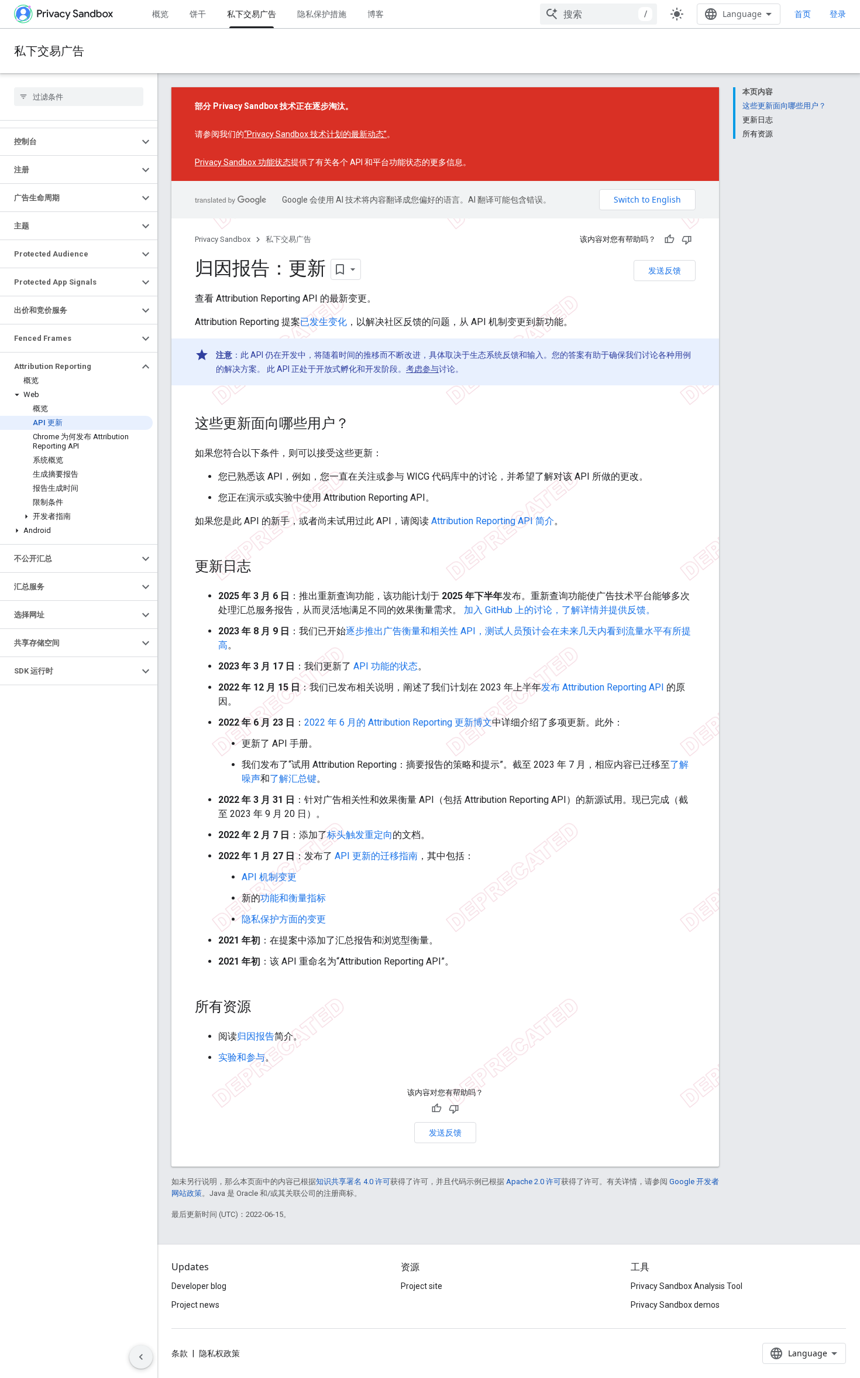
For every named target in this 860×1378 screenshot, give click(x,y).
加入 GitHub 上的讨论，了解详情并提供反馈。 (559, 610)
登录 (838, 14)
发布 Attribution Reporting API (602, 687)
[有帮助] (669, 239)
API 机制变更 (269, 877)
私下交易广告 (251, 13)
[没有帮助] (687, 239)
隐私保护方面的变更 (284, 919)
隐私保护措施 (321, 13)
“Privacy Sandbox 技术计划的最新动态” (315, 134)
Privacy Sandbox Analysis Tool (686, 1286)
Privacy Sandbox (222, 239)
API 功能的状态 (385, 666)
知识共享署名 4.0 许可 (353, 1181)
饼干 (198, 13)
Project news (195, 1304)
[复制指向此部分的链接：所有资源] (262, 1008)
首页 (802, 13)
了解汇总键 (293, 778)
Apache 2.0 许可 (533, 1181)
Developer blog (198, 1286)
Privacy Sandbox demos (675, 1304)
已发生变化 (323, 321)
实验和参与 (241, 1057)
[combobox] (598, 14)
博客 (375, 13)
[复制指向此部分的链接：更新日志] (262, 567)
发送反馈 (664, 270)
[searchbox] (78, 96)
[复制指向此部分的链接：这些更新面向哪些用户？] (361, 425)
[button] (69, 142)
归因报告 (255, 1036)
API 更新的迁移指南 (376, 855)
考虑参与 (422, 369)
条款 (179, 1353)
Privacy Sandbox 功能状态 (243, 162)
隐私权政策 (219, 1353)
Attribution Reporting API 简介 (492, 520)
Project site (421, 1286)
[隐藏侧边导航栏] (141, 1357)
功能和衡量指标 (293, 898)
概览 (160, 13)
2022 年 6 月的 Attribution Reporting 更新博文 (398, 722)
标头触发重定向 (360, 834)
